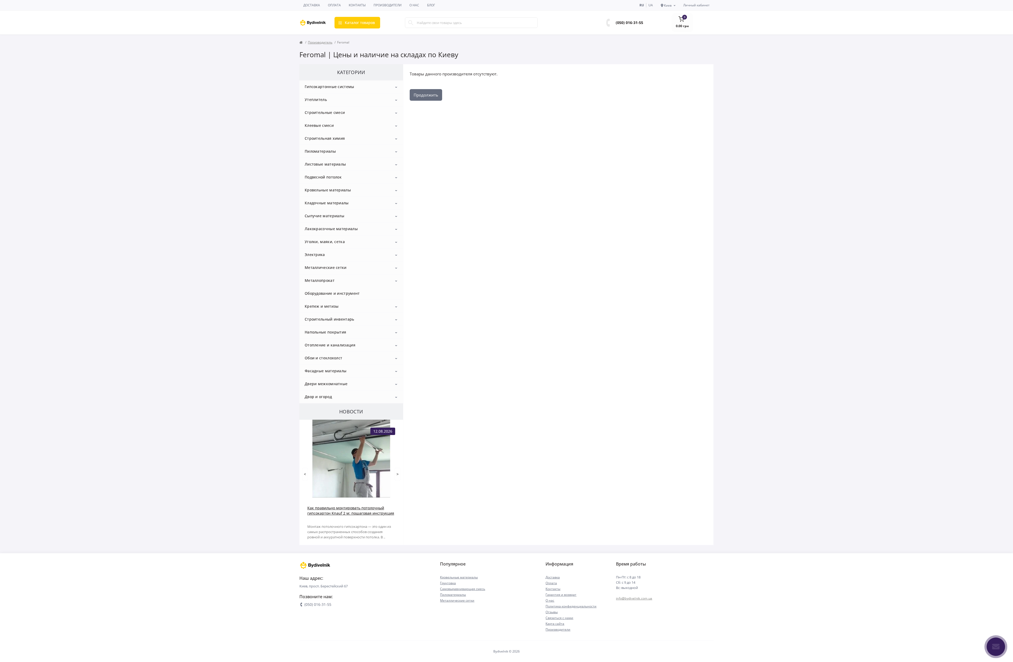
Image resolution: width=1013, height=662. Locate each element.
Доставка (311, 5)
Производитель (320, 42)
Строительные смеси (325, 112)
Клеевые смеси (319, 125)
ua (650, 5)
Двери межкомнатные (326, 383)
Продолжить (426, 95)
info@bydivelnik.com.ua (634, 598)
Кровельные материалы (328, 189)
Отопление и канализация (330, 344)
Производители (388, 5)
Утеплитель (316, 99)
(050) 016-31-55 (629, 22)
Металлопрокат (320, 280)
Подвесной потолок (323, 177)
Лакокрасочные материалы (331, 228)
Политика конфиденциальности (571, 606)
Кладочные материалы (327, 202)
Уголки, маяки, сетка (325, 241)
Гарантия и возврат (561, 594)
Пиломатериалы (320, 151)
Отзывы (552, 612)
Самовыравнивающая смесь (462, 589)
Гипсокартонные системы (329, 86)
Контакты (357, 5)
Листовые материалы (325, 164)
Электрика (315, 254)
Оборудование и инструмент (332, 293)
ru (641, 5)
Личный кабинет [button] (696, 5)
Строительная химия (325, 138)
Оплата (334, 5)
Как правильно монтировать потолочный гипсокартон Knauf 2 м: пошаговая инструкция (350, 510)
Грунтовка (448, 583)
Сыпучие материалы (324, 215)
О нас (414, 5)
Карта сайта (555, 623)
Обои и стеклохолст (323, 357)
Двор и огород (318, 396)
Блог (431, 5)
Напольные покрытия (325, 332)
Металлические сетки (326, 267)
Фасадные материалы (325, 370)
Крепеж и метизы (322, 306)
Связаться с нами (559, 618)
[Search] (411, 22)
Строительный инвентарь (329, 319)
